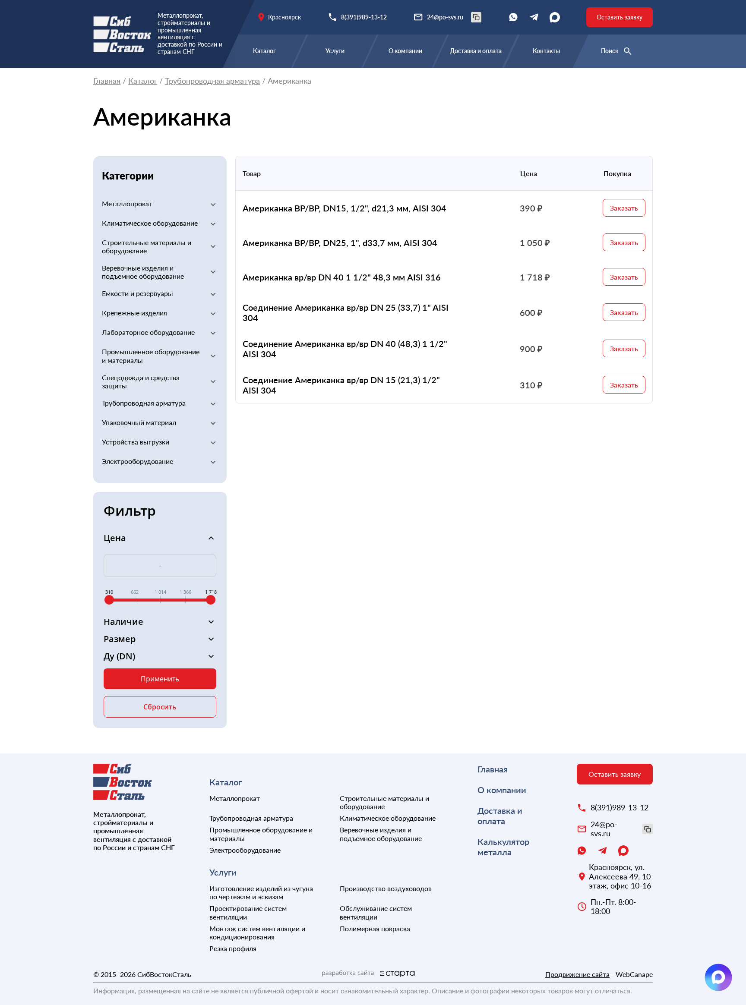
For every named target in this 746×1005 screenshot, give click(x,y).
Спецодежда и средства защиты (141, 381)
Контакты (546, 50)
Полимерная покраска (375, 928)
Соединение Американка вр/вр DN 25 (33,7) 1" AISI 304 (346, 312)
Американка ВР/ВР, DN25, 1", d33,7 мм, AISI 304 (340, 242)
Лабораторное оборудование (148, 332)
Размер (120, 639)
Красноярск (284, 17)
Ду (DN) (119, 656)
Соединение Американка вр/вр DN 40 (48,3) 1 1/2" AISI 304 (345, 348)
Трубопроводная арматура (212, 80)
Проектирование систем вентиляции (248, 912)
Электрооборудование (137, 461)
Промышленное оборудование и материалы (150, 355)
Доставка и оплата (476, 50)
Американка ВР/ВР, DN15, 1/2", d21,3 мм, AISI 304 (344, 208)
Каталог (264, 50)
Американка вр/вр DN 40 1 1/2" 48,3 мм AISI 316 (342, 277)
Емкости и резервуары (137, 293)
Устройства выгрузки (135, 442)
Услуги (335, 50)
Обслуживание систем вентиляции (376, 912)
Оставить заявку (619, 17)
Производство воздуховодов (386, 888)
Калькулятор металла (503, 846)
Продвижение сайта (577, 974)
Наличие (123, 622)
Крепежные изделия (134, 313)
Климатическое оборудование (150, 223)
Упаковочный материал (139, 422)
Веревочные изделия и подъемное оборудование (143, 272)
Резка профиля (232, 948)
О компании (405, 50)
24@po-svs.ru (445, 17)
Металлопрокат (127, 203)
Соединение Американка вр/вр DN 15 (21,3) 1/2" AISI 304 (341, 385)
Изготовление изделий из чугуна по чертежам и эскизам (261, 892)
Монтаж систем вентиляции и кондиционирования (257, 932)
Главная (106, 80)
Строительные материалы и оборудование (146, 246)
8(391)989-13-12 (364, 17)
